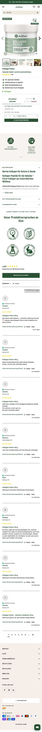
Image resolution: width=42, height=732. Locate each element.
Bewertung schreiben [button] (21, 275)
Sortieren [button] (5, 283)
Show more (9, 192)
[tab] (32, 290)
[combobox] (21, 12)
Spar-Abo (29, 99)
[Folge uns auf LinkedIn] (13, 690)
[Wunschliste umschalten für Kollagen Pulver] (5, 54)
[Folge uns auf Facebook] (4, 690)
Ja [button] (24, 326)
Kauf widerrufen (21, 700)
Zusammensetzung (9, 204)
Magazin (5, 678)
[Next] (39, 38)
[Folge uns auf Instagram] (9, 690)
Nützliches (6, 668)
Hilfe (4, 653)
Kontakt (5, 648)
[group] (21, 266)
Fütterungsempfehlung (11, 199)
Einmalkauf (13, 99)
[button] (16, 75)
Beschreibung (7, 167)
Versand (16, 112)
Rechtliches (7, 663)
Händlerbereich (8, 658)
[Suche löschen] (37, 13)
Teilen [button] (33, 326)
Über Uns (5, 673)
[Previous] (2, 38)
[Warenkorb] (39, 7)
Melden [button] (28, 326)
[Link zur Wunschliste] (34, 6)
